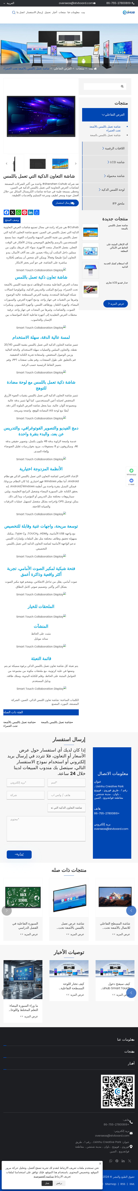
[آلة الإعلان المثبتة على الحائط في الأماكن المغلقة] (90, 251)
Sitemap (110, 1184)
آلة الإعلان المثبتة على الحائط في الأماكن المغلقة (117, 248)
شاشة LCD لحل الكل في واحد (24, 926)
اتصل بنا (21, 12)
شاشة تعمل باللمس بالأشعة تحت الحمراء (26, 68)
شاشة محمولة (116, 176)
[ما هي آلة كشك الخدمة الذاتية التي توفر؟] (68, 970)
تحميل (48, 12)
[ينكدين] (123, 1160)
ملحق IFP (119, 203)
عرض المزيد (117, 304)
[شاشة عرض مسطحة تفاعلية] (68, 897)
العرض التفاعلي (63, 68)
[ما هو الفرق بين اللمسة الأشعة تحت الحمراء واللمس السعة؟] (115, 971)
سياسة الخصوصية (44, 1176)
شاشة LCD (117, 162)
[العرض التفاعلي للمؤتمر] (115, 897)
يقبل (47, 1183)
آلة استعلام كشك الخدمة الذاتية (116, 265)
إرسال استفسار (63, 203)
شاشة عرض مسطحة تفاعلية (70, 926)
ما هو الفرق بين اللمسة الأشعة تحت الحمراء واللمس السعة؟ (115, 990)
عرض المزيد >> (121, 930)
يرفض (59, 1183)
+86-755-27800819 (119, 3)
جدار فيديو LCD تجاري (117, 282)
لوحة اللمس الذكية (113, 190)
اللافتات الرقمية (115, 148)
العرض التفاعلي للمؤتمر (115, 924)
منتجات (62, 12)
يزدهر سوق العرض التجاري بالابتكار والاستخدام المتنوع (26, 985)
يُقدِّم (19, 854)
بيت (83, 12)
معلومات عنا (73, 12)
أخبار (54, 12)
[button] (131, 911)
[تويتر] (129, 1160)
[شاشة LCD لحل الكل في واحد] (23, 897)
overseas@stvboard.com (76, 3)
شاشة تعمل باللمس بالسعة (105, 135)
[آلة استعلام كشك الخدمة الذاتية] (90, 270)
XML (132, 1184)
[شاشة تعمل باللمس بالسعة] (90, 232)
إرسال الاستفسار (34, 12)
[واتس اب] (110, 1160)
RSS (122, 1184)
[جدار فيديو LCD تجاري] (90, 289)
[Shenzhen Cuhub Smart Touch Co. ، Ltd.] (129, 12)
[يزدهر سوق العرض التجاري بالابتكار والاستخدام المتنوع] (23, 968)
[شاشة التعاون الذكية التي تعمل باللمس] (15, 163)
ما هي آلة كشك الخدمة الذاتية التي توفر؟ (69, 990)
